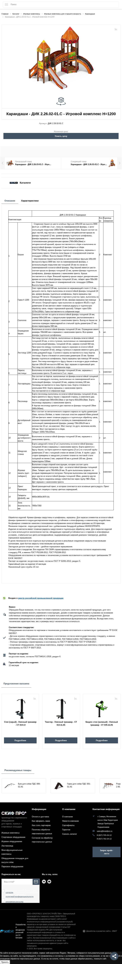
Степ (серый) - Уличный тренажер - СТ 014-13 (20, 723)
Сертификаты (68, 825)
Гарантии (66, 830)
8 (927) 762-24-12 (104, 839)
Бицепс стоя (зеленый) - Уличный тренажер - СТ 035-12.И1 (102, 723)
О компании (68, 809)
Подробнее (20, 740)
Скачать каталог (69, 834)
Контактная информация (106, 809)
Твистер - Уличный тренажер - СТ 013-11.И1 (61, 723)
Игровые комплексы (10, 833)
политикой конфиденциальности (19, 897)
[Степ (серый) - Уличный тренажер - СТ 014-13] (20, 707)
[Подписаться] (36, 882)
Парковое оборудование (12, 866)
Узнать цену (61, 136)
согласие (9, 892)
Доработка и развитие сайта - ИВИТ (101, 931)
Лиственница (7, 846)
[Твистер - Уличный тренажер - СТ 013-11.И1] (61, 707)
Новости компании (70, 821)
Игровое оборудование (11, 841)
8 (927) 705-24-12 (104, 835)
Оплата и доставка (40, 817)
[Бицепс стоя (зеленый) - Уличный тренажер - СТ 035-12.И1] (101, 707)
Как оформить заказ (41, 821)
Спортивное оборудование (13, 837)
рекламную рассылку (14, 902)
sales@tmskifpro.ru (104, 831)
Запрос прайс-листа (106, 852)
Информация (39, 809)
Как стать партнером (41, 825)
